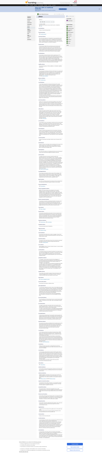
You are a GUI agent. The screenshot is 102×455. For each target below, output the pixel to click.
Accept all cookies (75, 444)
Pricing (70, 5)
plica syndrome (29, 35)
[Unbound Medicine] (75, 2)
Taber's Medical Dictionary (43, 14)
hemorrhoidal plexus (45, 341)
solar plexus (44, 118)
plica (28, 33)
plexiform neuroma (29, 17)
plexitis (28, 20)
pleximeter (29, 19)
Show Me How (63, 9)
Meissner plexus (43, 378)
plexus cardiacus (45, 75)
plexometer (29, 22)
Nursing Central (38, 2)
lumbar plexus (43, 222)
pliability (29, 31)
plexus (28, 27)
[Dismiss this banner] (99, 9)
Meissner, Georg (43, 230)
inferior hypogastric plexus (45, 279)
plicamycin (29, 39)
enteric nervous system (44, 169)
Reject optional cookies (75, 447)
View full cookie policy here (23, 451)
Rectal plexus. (43, 186)
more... (68, 45)
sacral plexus (49, 222)
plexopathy (29, 24)
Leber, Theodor (43, 209)
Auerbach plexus (43, 34)
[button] (54, 5)
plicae (28, 37)
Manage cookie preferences (75, 450)
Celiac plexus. (43, 364)
